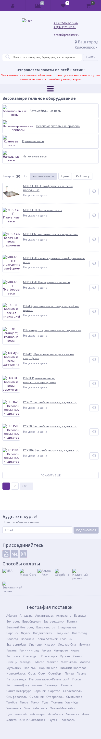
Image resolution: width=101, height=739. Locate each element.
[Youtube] (6, 554)
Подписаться (86, 530)
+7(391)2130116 (65, 27)
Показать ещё (50, 475)
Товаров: (8, 176)
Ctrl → (26, 486)
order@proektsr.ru (66, 35)
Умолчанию (41, 176)
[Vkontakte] (14, 554)
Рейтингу (82, 176)
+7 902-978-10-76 (66, 23)
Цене (65, 176)
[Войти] (13, 5)
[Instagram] (23, 554)
